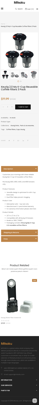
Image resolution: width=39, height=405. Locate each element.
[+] (12, 107)
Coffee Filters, (11, 129)
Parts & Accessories (27, 126)
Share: (3, 140)
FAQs (6, 239)
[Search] (37, 9)
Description (8, 169)
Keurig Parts (15, 126)
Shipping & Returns (11, 232)
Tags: (3, 129)
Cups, (18, 129)
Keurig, (22, 129)
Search (20, 9)
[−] (3, 107)
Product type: (5, 122)
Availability (4, 118)
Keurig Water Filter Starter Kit (11, 318)
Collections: (5, 126)
